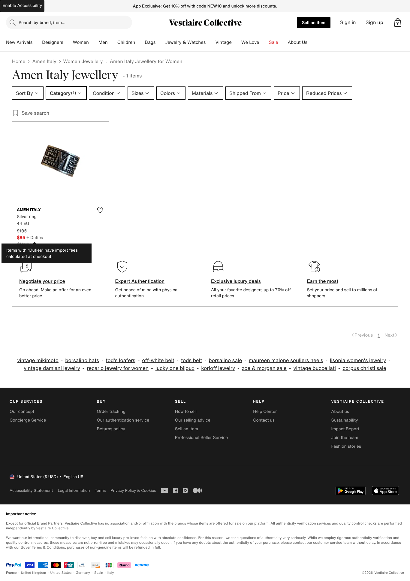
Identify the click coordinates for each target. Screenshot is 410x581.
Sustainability (344, 420)
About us (340, 411)
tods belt (191, 360)
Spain (98, 572)
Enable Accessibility (22, 5)
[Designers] (68, 42)
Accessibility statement (31, 490)
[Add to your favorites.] (100, 210)
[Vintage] (236, 42)
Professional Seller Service (201, 437)
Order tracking (111, 411)
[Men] (112, 42)
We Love (250, 42)
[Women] (93, 42)
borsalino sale (225, 360)
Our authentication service (123, 420)
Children (126, 42)
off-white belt (158, 360)
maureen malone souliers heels (286, 360)
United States (61, 572)
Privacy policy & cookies (133, 490)
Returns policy (111, 429)
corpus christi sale (364, 368)
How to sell (186, 411)
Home (18, 61)
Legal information (74, 490)
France (11, 572)
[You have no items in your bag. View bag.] (397, 22)
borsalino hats (82, 360)
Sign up (374, 22)
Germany (83, 572)
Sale (273, 42)
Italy (110, 572)
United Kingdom (33, 572)
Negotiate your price (42, 281)
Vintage (223, 42)
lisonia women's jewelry (358, 360)
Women (81, 42)
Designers (52, 42)
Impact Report (345, 429)
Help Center (265, 411)
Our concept (22, 411)
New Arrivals (19, 42)
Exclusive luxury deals (236, 281)
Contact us (264, 420)
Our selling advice (192, 420)
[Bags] (160, 42)
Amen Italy (44, 61)
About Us (297, 42)
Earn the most (323, 281)
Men (103, 42)
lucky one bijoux (174, 368)
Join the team (344, 437)
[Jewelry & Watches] (210, 42)
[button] (397, 22)
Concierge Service (28, 420)
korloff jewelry (218, 368)
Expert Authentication (140, 281)
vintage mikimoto (37, 360)
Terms (100, 490)
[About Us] (312, 42)
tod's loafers (120, 360)
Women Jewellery (83, 61)
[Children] (139, 42)
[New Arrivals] (37, 42)
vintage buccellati (314, 368)
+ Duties (34, 237)
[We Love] (264, 42)
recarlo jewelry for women (118, 368)
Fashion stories (346, 446)
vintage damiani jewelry (52, 368)
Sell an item (313, 22)
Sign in (348, 22)
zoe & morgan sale (264, 368)
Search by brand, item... (42, 22)
